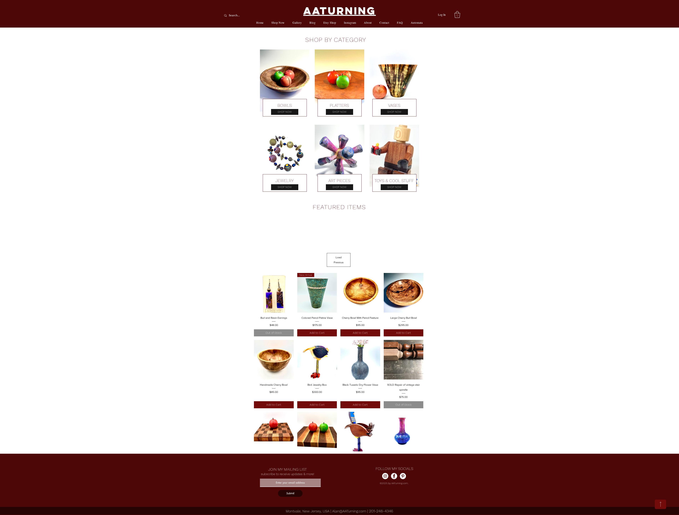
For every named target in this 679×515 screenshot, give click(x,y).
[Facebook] (394, 476)
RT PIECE (339, 180)
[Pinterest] (403, 476)
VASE (393, 105)
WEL (284, 180)
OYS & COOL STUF (394, 180)
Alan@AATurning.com (349, 511)
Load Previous (339, 260)
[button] (457, 14)
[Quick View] (274, 293)
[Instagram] (385, 476)
